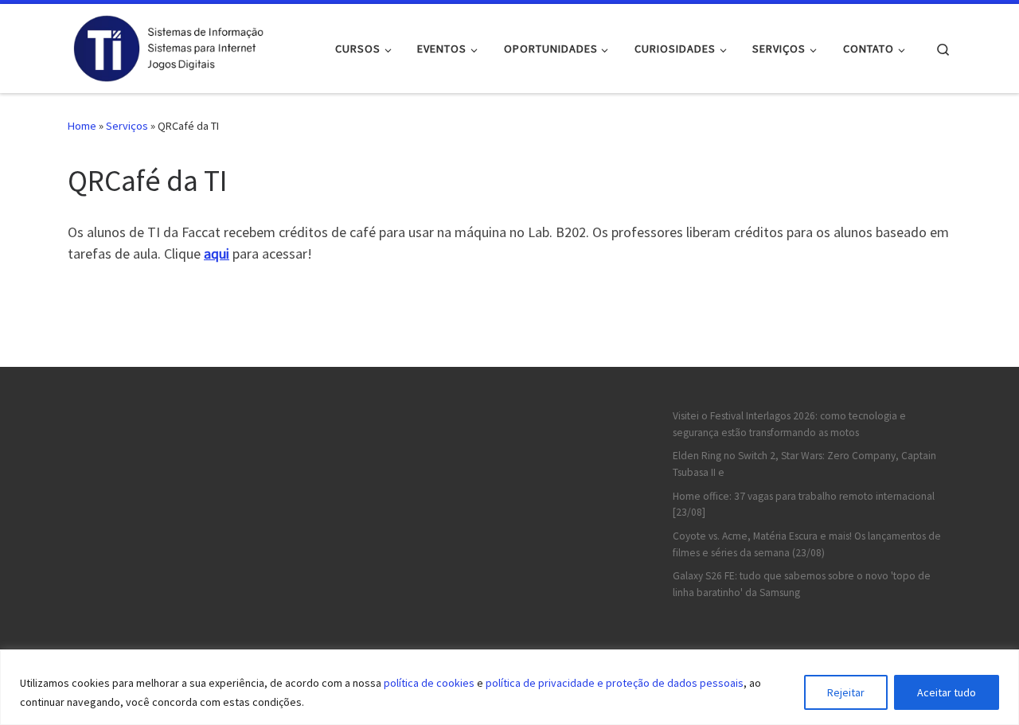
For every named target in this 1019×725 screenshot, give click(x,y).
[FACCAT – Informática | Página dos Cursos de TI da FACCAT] (167, 46)
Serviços (127, 126)
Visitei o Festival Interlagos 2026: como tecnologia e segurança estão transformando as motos (789, 424)
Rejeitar (846, 692)
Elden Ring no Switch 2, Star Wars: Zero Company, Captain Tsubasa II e (804, 464)
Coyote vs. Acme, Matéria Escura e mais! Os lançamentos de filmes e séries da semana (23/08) (807, 544)
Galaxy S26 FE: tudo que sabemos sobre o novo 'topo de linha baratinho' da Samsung (802, 584)
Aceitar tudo (946, 692)
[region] (509, 687)
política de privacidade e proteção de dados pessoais (615, 683)
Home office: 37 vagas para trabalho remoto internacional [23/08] (804, 504)
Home (82, 126)
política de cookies (429, 683)
